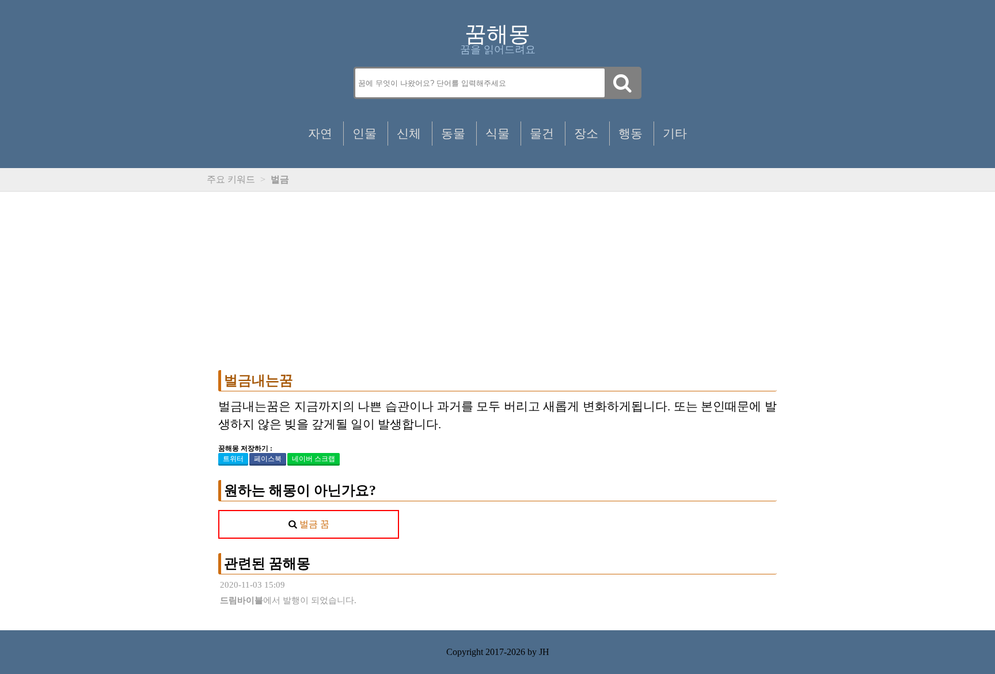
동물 (453, 133)
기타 (675, 133)
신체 (409, 133)
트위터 (233, 459)
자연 (320, 133)
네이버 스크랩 (313, 459)
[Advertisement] (497, 281)
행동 (630, 133)
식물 (497, 133)
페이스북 (268, 459)
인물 (364, 133)
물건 (542, 133)
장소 (586, 133)
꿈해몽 (497, 34)
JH (544, 652)
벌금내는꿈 (258, 380)
